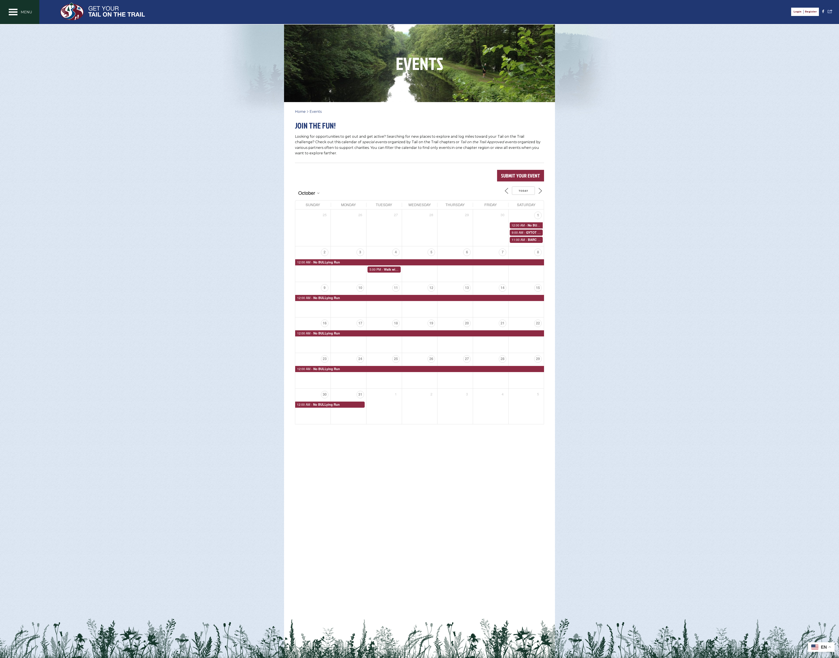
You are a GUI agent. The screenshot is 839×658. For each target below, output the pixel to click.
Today (523, 190)
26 (431, 358)
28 (502, 358)
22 (538, 323)
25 (396, 358)
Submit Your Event (520, 175)
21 (502, 323)
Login (797, 11)
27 (467, 358)
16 (325, 323)
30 (325, 394)
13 (467, 287)
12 (431, 287)
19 (431, 323)
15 (538, 287)
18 (396, 323)
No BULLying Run (541, 225)
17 (360, 323)
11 (396, 287)
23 (325, 358)
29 (538, 358)
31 (360, 394)
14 (502, 287)
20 (467, 323)
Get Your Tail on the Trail (103, 11)
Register (811, 11)
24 (360, 358)
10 (360, 287)
